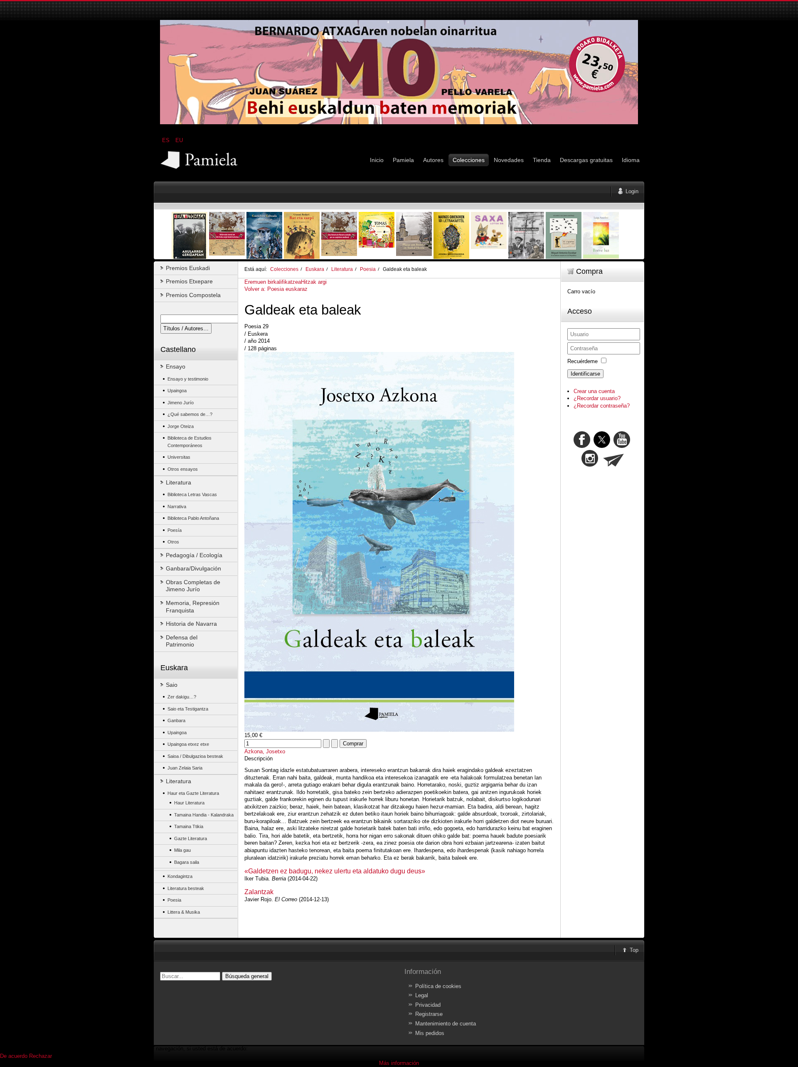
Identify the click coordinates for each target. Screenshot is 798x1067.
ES (166, 140)
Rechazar (40, 1056)
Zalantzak (258, 891)
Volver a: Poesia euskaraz (276, 289)
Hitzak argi (314, 282)
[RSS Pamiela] (590, 465)
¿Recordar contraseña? (602, 406)
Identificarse (585, 374)
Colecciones (284, 269)
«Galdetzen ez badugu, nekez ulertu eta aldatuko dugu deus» (334, 871)
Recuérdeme (582, 361)
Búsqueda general (246, 976)
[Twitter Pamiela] (631, 446)
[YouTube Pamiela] (621, 446)
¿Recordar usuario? (597, 398)
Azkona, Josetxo (264, 751)
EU (179, 140)
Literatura (342, 269)
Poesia (368, 269)
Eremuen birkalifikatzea (272, 282)
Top (634, 950)
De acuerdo (13, 1056)
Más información (399, 1063)
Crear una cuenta (594, 391)
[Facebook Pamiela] (583, 446)
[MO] (399, 122)
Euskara (314, 269)
